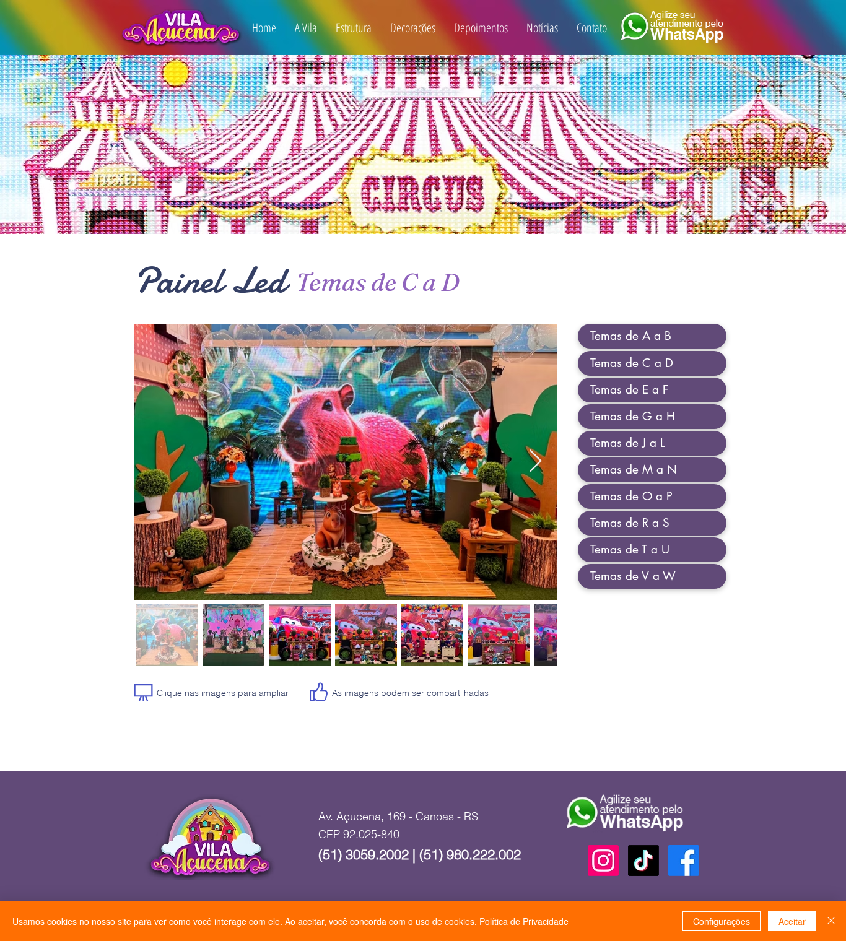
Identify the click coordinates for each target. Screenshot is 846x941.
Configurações (721, 921)
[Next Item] (535, 461)
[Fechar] (831, 921)
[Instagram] (603, 860)
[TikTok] (643, 860)
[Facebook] (683, 860)
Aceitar (792, 921)
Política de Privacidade (524, 921)
